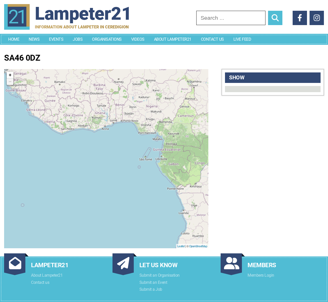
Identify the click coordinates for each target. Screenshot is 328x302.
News (34, 39)
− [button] (10, 81)
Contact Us (212, 39)
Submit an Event (153, 282)
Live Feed (242, 39)
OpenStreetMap (198, 246)
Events (56, 39)
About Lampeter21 (172, 39)
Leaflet (181, 246)
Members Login (261, 275)
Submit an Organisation (159, 275)
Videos (138, 39)
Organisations (107, 39)
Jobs (78, 39)
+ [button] (10, 75)
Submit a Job (150, 289)
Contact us (40, 282)
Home (13, 39)
